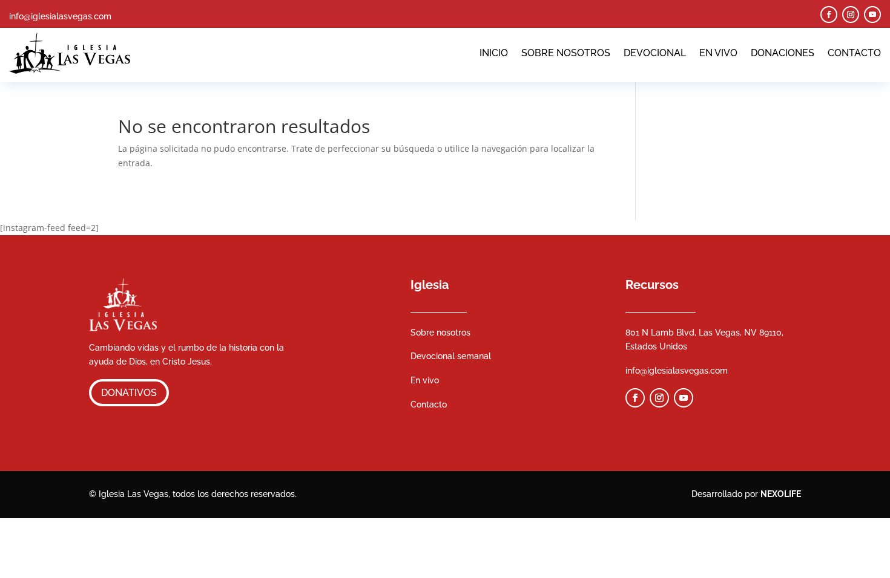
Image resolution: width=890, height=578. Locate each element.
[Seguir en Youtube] (872, 14)
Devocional (655, 53)
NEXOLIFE (780, 494)
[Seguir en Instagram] (850, 14)
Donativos (129, 392)
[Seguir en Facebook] (828, 14)
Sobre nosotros (565, 53)
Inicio (494, 53)
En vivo (718, 53)
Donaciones (782, 53)
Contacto (854, 53)
